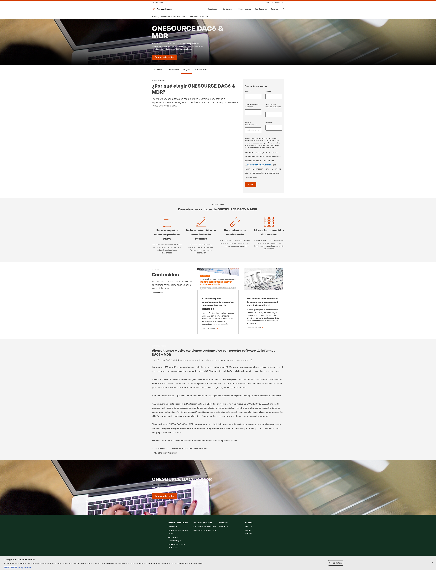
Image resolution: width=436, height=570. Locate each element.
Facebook (248, 527)
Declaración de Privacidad (259, 165)
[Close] (432, 562)
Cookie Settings (335, 563)
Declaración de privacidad (176, 544)
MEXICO (181, 9)
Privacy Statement (24, 568)
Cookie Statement (10, 568)
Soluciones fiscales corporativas (204, 530)
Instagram (248, 534)
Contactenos (223, 527)
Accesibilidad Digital (174, 541)
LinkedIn (248, 530)
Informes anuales (173, 537)
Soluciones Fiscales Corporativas (174, 16)
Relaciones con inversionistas (178, 530)
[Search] (282, 8)
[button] (213, 9)
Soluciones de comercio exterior (204, 527)
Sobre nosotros (173, 527)
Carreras (170, 534)
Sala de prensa (173, 548)
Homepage (156, 16)
